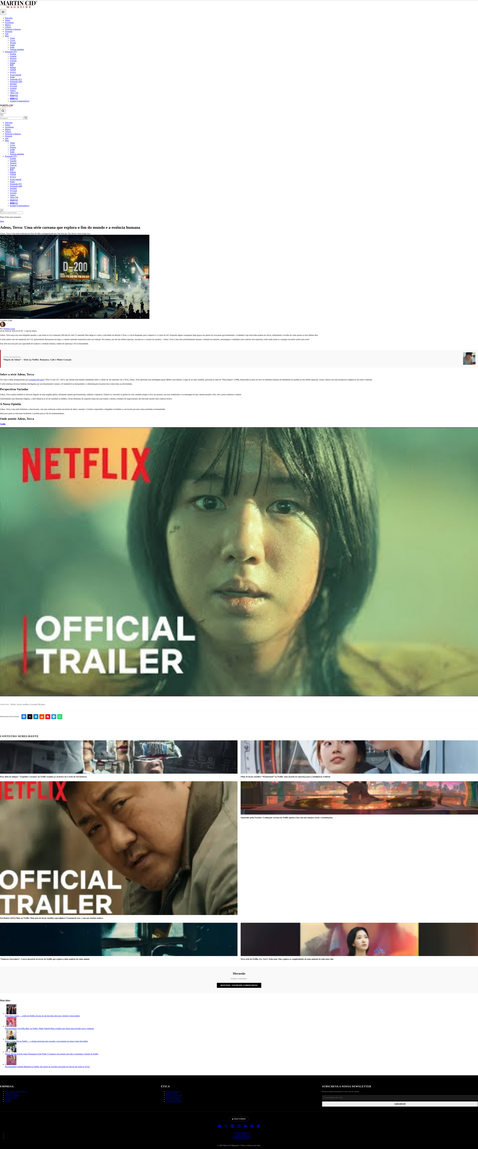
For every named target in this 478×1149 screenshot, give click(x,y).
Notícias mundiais (17, 49)
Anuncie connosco (11, 1136)
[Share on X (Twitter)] (29, 716)
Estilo (12, 47)
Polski (12, 77)
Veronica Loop (9, 329)
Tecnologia (9, 22)
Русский (13, 86)
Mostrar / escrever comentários (239, 985)
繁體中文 (14, 99)
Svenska (13, 88)
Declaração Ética (172, 1132)
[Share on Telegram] (53, 716)
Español (13, 56)
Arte (6, 34)
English (13, 54)
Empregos (8, 1138)
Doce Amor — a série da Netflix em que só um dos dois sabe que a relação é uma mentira (44, 1016)
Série (2, 221)
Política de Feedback (173, 1138)
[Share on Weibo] (47, 716)
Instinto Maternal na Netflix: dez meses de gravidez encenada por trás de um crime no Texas (53, 1067)
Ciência (8, 27)
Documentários (11, 1028)
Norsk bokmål (15, 75)
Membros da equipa (12, 1134)
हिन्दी (12, 65)
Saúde (12, 45)
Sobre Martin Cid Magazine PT (16, 1130)
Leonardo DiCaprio (36, 380)
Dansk (12, 63)
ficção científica (23, 704)
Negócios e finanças (13, 29)
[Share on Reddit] (41, 716)
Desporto (8, 31)
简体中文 (14, 96)
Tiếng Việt (14, 93)
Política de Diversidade (174, 1134)
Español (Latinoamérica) (19, 101)
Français (13, 61)
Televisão (8, 18)
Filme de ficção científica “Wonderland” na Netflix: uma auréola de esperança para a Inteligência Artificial (285, 777)
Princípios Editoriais (173, 1130)
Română (13, 84)
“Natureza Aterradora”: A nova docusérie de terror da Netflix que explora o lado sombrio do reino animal (44, 959)
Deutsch (13, 58)
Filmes (7, 20)
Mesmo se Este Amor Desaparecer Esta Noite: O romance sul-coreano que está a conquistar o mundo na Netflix (54, 1054)
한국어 (13, 72)
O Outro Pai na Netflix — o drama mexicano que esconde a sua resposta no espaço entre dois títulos (48, 1041)
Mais (7, 36)
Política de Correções (173, 1136)
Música (8, 25)
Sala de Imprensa (11, 1132)
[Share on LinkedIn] (35, 716)
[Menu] (3, 12)
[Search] (3, 111)
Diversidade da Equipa (174, 1140)
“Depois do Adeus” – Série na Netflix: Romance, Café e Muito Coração (37, 359)
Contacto (8, 1140)
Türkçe (13, 91)
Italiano (13, 67)
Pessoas (13, 43)
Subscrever (400, 1143)
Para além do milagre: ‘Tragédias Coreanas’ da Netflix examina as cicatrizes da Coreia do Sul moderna (43, 777)
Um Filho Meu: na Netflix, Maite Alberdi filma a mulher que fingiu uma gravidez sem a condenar (55, 1028)
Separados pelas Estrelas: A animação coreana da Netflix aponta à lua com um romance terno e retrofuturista (287, 818)
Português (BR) (16, 82)
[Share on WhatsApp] (59, 716)
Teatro (12, 38)
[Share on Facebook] (23, 716)
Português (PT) (11, 52)
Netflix (3, 424)
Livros (12, 40)
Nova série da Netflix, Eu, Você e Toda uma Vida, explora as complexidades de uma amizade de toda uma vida (287, 959)
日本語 (13, 70)
